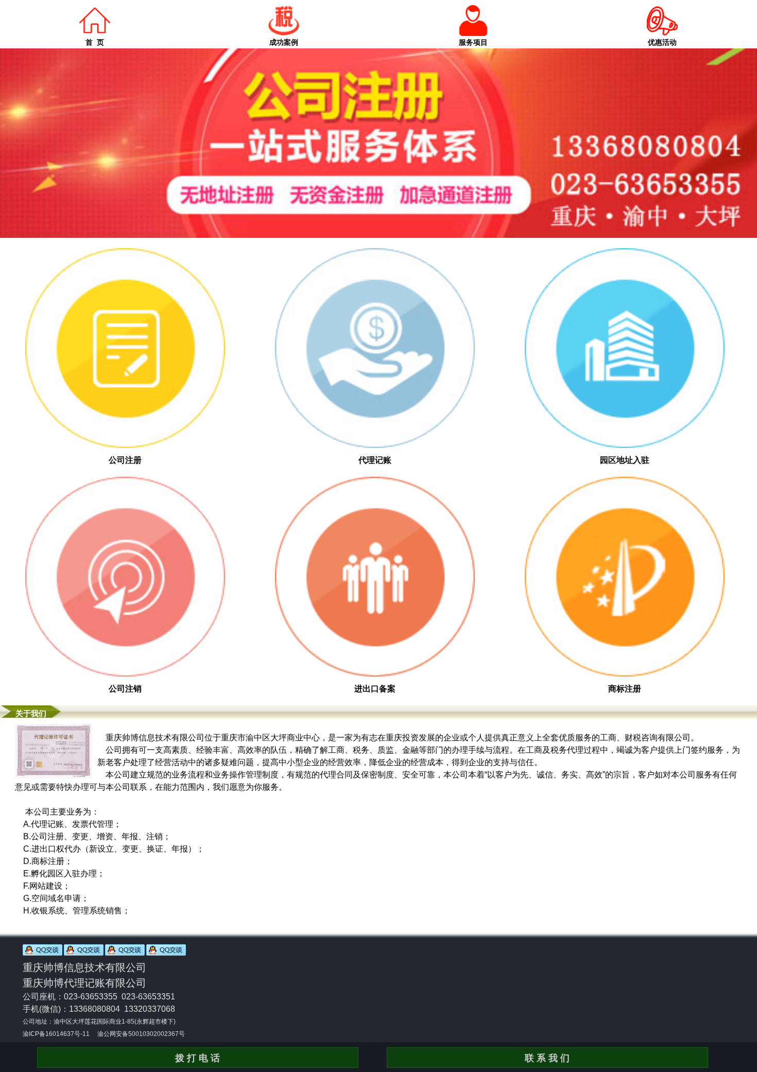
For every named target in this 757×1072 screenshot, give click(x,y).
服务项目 (473, 42)
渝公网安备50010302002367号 (141, 1034)
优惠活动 (662, 42)
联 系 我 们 (547, 1058)
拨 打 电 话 (197, 1058)
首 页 (94, 42)
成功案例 (283, 42)
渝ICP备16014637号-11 (56, 1034)
